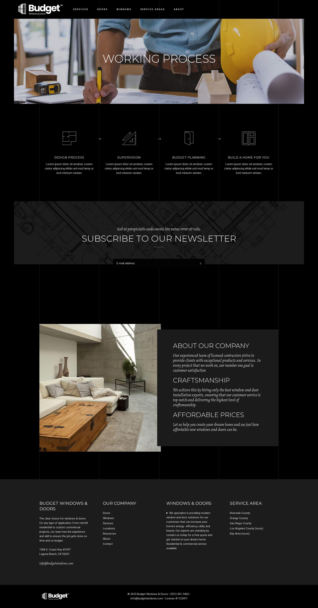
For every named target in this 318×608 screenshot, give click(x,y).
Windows (108, 518)
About (106, 538)
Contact (108, 544)
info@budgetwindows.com (56, 563)
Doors (106, 513)
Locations (109, 528)
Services (108, 523)
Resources (109, 533)
